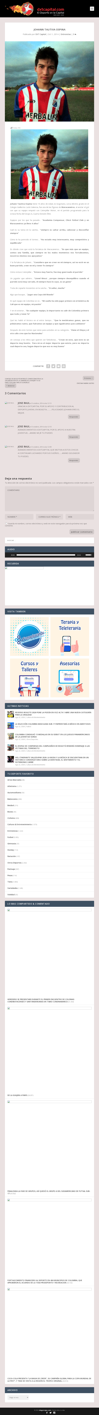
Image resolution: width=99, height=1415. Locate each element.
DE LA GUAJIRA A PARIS (17, 1095)
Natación (11, 856)
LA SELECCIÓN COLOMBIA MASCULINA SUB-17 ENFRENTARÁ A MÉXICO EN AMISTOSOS (52, 724)
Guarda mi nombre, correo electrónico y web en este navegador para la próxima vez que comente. (46, 524)
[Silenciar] (83, 555)
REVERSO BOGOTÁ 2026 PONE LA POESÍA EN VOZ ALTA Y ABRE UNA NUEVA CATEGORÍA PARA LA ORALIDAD (53, 713)
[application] (49, 555)
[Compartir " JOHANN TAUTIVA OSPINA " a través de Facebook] (48, 366)
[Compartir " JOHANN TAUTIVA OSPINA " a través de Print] (63, 366)
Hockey (10, 850)
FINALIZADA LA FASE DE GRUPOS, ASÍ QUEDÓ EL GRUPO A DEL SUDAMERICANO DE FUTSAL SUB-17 (48, 1192)
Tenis (9, 882)
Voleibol (11, 894)
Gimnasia (11, 843)
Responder (73, 417)
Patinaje (11, 869)
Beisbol (10, 805)
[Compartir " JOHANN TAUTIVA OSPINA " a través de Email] (58, 366)
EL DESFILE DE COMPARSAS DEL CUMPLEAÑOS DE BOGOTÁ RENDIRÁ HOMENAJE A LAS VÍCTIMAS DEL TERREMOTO (52, 747)
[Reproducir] (8, 555)
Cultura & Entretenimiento (35, 717)
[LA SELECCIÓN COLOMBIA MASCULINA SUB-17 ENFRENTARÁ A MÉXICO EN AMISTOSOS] (10, 725)
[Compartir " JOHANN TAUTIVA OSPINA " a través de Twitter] (53, 366)
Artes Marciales (14, 780)
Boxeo (10, 811)
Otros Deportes (32, 739)
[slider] (46, 555)
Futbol (28, 726)
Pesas (10, 875)
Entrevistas (66, 34)
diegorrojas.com (45, 1410)
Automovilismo (14, 792)
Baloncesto (12, 799)
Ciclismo (11, 818)
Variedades (12, 888)
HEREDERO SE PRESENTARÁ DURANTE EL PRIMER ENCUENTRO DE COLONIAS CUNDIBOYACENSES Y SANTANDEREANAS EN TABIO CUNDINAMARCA (40, 1000)
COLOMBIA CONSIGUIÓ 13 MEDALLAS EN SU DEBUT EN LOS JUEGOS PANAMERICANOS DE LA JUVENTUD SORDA (52, 735)
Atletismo (11, 786)
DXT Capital (40, 34)
